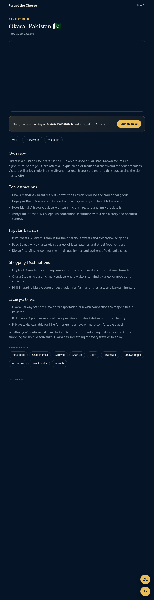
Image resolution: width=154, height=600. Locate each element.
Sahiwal (60, 355)
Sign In (140, 5)
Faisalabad (18, 355)
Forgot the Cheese (23, 5)
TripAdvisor (32, 140)
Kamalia (59, 363)
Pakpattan (17, 363)
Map (14, 140)
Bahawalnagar (132, 355)
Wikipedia (53, 140)
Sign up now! (129, 124)
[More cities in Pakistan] (145, 591)
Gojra (93, 355)
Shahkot (77, 355)
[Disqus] (77, 430)
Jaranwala (110, 355)
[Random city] (145, 579)
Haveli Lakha (39, 363)
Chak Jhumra (40, 355)
